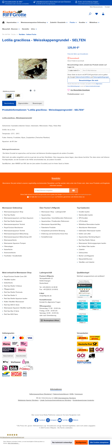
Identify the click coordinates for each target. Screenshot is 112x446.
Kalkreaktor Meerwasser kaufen (90, 231)
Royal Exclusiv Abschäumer (13, 227)
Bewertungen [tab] (37, 103)
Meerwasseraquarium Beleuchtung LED (18, 237)
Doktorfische (8, 283)
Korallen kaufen (84, 212)
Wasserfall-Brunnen (85, 259)
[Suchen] (90, 14)
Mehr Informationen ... (13, 443)
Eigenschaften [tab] (23, 103)
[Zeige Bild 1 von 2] (31, 90)
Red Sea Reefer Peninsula (13, 292)
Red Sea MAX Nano (11, 314)
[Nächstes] (61, 69)
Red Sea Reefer (9, 215)
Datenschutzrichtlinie (82, 77)
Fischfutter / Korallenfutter (13, 256)
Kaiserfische (8, 249)
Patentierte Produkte (48, 227)
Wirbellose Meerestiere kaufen (89, 224)
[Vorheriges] (3, 69)
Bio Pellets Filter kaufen (87, 246)
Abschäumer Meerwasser (87, 227)
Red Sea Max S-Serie (11, 311)
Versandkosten (51, 426)
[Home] (4, 22)
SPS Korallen (83, 218)
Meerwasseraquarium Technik (14, 224)
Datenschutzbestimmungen (92, 86)
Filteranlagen (8, 246)
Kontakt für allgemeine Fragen (49, 302)
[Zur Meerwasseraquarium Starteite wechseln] (19, 14)
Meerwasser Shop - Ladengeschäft (53, 212)
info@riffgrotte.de (45, 296)
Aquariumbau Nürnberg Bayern (89, 237)
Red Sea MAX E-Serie (11, 305)
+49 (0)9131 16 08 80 (49, 287)
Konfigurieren (81, 442)
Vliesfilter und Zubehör (86, 262)
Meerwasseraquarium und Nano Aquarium (18, 218)
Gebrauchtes (83, 252)
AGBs (72, 394)
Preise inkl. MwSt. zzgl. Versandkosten (77, 54)
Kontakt (107, 7)
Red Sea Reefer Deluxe (87, 240)
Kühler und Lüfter (85, 234)
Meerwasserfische (10, 240)
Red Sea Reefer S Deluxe (13, 286)
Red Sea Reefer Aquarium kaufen (15, 298)
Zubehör (82, 249)
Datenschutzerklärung (60, 394)
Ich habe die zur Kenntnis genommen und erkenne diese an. (57, 197)
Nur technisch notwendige (62, 442)
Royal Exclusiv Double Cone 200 (15, 276)
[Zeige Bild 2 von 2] (34, 90)
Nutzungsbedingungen (101, 77)
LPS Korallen (83, 221)
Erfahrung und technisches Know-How (54, 234)
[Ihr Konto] (103, 14)
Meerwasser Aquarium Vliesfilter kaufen (17, 308)
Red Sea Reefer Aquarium (13, 221)
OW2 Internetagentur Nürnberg (65, 398)
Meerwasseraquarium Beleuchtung (16, 234)
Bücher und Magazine (86, 256)
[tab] (9, 103)
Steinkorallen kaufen (86, 215)
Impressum (79, 394)
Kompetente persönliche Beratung (53, 231)
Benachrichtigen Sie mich (88, 80)
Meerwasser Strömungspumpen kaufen (92, 243)
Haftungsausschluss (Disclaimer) (40, 394)
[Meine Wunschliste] (96, 14)
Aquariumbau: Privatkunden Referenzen (55, 221)
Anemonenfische (10, 252)
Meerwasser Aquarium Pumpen (15, 243)
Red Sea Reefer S (10, 295)
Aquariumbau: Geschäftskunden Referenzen (56, 218)
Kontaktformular (46, 237)
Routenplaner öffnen (51, 320)
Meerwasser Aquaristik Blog (50, 224)
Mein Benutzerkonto (96, 7)
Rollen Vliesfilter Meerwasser (14, 302)
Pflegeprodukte (9, 289)
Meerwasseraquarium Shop (13, 212)
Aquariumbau (46, 215)
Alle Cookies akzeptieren (99, 442)
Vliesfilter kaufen (9, 279)
